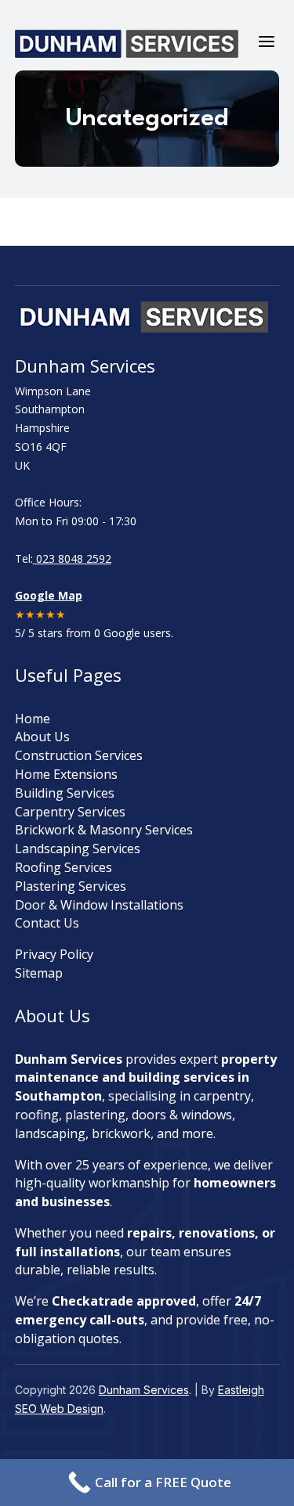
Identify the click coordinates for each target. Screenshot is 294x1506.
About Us (42, 736)
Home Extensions (66, 774)
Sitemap (39, 973)
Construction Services (79, 755)
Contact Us (47, 922)
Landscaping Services (77, 848)
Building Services (64, 793)
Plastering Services (70, 886)
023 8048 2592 (72, 558)
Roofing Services (63, 867)
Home (32, 718)
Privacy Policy (54, 954)
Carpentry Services (70, 811)
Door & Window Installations (99, 904)
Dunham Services (144, 1389)
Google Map (48, 595)
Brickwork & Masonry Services (104, 829)
